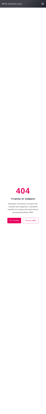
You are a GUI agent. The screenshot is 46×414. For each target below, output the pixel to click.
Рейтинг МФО (30, 220)
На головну (14, 220)
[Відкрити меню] (42, 4)
